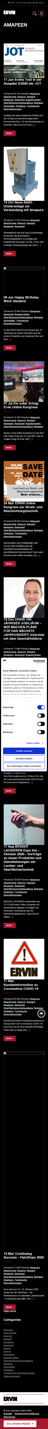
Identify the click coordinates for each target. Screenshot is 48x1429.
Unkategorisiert (12, 1377)
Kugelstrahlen (33, 100)
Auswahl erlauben (24, 758)
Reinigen (38, 103)
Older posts (10, 1311)
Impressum (9, 1417)
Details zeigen (33, 743)
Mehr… (9, 133)
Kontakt (8, 1414)
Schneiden (9, 106)
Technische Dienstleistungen (19, 1373)
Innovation (9, 1355)
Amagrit (31, 97)
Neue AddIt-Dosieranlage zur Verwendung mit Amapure (23, 206)
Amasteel (20, 100)
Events (7, 1349)
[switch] (41, 715)
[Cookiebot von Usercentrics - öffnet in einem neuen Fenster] (34, 661)
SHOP (12, 3)
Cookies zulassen (24, 751)
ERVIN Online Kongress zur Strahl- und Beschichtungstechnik (23, 507)
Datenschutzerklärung (27, 1414)
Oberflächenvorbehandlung (18, 103)
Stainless (21, 106)
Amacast (35, 94)
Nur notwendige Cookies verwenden (24, 766)
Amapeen (9, 100)
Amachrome (10, 97)
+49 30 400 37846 (24, 3)
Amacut (21, 97)
